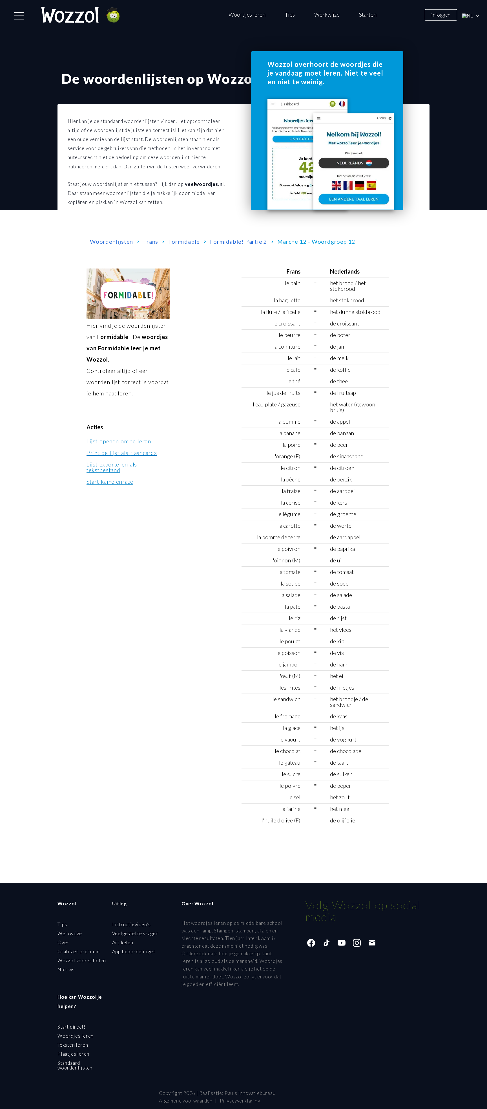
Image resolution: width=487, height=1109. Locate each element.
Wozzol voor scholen (81, 960)
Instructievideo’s (131, 924)
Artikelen (122, 942)
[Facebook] (311, 943)
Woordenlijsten (111, 241)
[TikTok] (326, 943)
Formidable (184, 241)
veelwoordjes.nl (204, 184)
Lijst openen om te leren (119, 441)
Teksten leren (72, 1045)
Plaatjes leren (73, 1054)
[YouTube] (341, 943)
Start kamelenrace (110, 481)
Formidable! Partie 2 (238, 241)
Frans (150, 241)
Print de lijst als (122, 453)
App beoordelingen (134, 951)
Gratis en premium (78, 951)
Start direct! (71, 1027)
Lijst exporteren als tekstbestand (112, 467)
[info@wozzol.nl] (372, 943)
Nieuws (66, 969)
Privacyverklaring (240, 1101)
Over (63, 942)
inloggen (440, 14)
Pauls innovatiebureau (250, 1093)
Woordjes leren (247, 14)
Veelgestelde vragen (135, 933)
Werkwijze (327, 14)
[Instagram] (356, 943)
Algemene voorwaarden (185, 1101)
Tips (290, 14)
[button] (19, 15)
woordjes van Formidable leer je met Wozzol (127, 348)
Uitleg (119, 903)
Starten (368, 14)
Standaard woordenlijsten (74, 1065)
